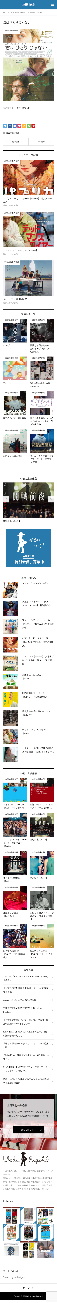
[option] (28, 502)
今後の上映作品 (28, 478)
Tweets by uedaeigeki (14, 1277)
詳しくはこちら (28, 1129)
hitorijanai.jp (23, 107)
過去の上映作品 (12, 132)
